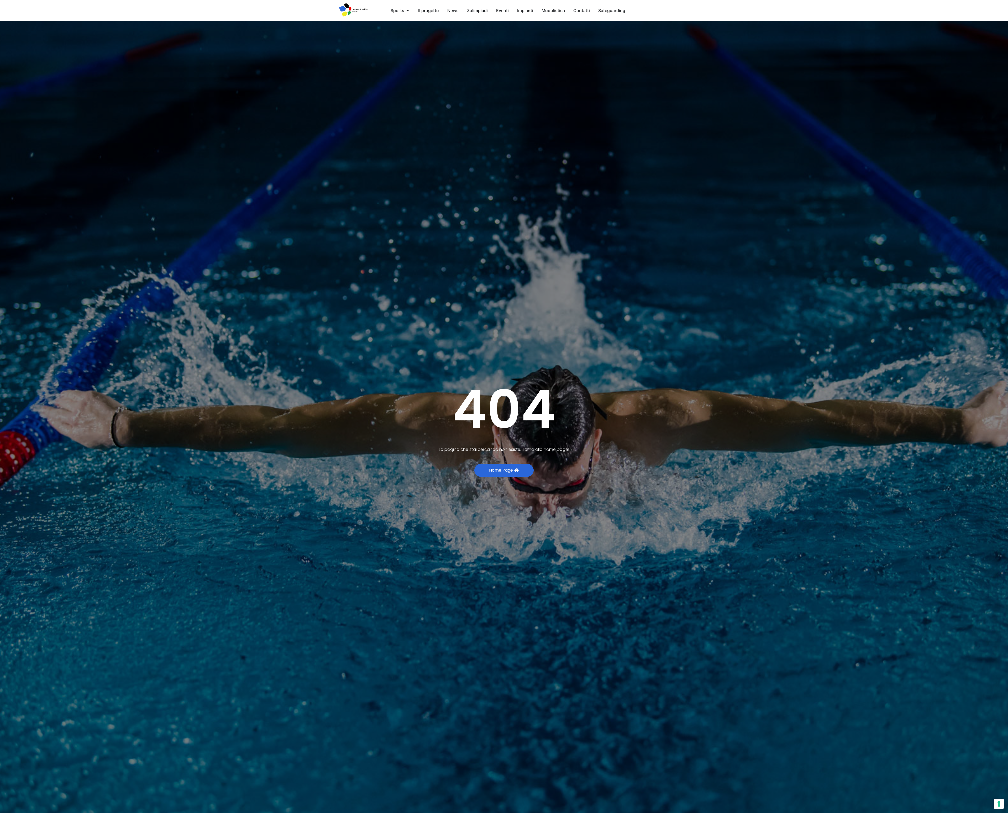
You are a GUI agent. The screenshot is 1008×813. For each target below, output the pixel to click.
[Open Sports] (408, 10)
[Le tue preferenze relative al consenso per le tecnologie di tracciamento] (999, 804)
